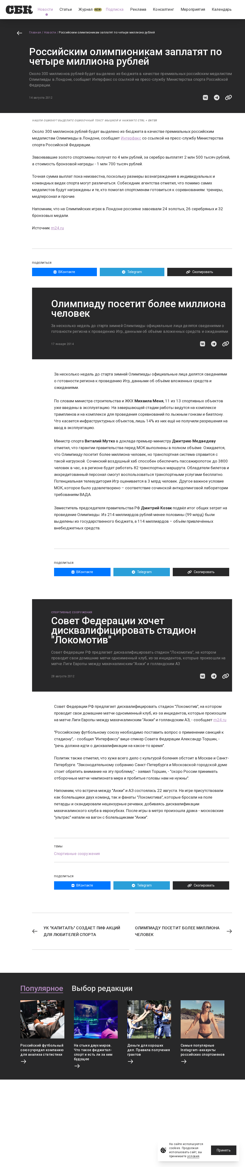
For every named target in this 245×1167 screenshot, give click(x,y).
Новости (50, 32)
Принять (224, 1150)
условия (193, 1156)
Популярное (41, 988)
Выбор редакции (102, 988)
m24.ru (57, 228)
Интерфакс (131, 138)
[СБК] (19, 9)
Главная (35, 32)
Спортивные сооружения (71, 612)
